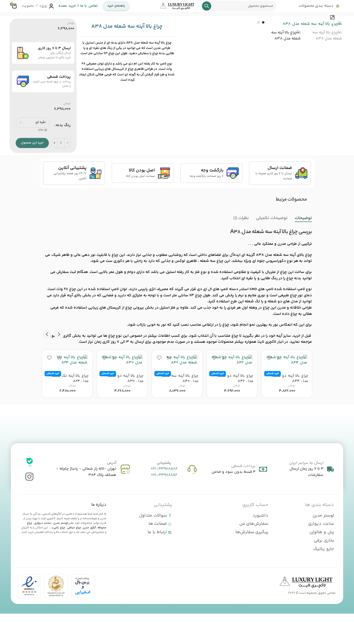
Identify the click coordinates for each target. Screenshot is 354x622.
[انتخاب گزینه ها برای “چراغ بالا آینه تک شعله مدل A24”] (59, 357)
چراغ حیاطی (74, 527)
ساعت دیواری (42, 523)
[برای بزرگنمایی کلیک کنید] (332, 17)
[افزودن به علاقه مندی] (269, 357)
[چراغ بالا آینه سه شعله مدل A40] (177, 360)
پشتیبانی (164, 463)
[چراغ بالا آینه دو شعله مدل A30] (122, 360)
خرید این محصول (32, 142)
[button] (59, 334)
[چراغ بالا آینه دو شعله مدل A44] (287, 360)
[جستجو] (206, 6)
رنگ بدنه (63, 125)
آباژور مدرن (89, 527)
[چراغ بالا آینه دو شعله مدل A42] (232, 360)
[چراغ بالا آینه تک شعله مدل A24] (67, 360)
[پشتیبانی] (192, 469)
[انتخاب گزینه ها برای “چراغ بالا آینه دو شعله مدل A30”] (114, 357)
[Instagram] (29, 476)
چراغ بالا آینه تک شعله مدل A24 (70, 378)
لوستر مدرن (60, 523)
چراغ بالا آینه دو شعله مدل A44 (290, 378)
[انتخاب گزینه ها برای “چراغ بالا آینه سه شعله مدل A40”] (169, 357)
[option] (263, 22)
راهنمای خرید (116, 5)
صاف (41, 130)
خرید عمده (67, 6)
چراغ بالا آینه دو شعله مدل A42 (235, 378)
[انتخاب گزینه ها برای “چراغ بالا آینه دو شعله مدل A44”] (278, 357)
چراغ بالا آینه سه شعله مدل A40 (179, 378)
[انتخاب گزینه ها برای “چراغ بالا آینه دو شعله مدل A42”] (224, 357)
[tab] (303, 218)
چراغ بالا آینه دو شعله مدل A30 (125, 378)
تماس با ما (89, 6)
